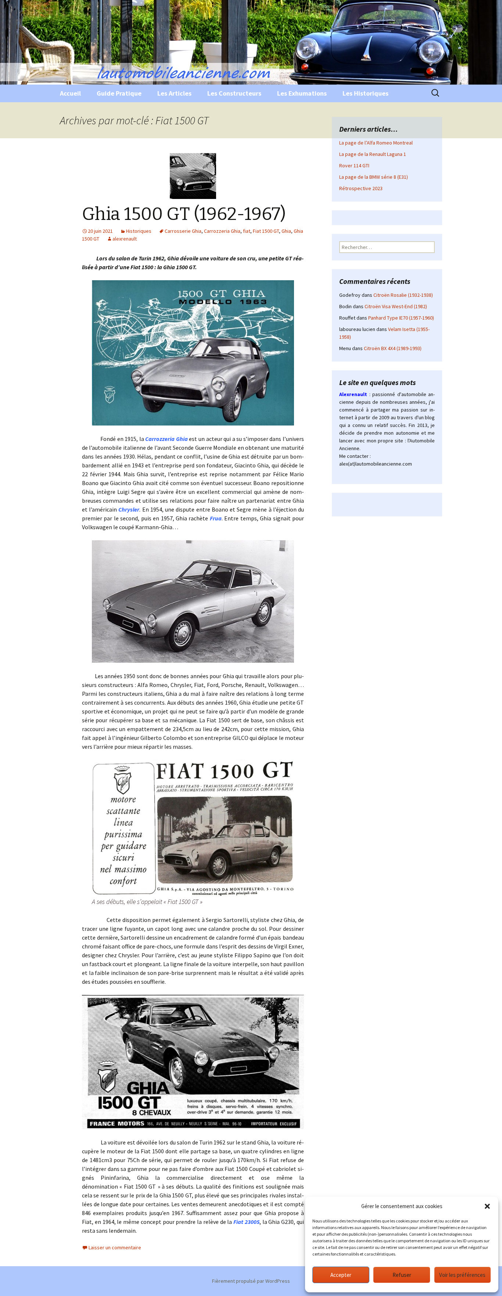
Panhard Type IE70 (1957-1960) (401, 317)
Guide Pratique (119, 93)
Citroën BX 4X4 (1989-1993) (393, 348)
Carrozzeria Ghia (222, 231)
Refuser (401, 1274)
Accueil (70, 93)
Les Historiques (365, 93)
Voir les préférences (462, 1274)
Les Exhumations (302, 93)
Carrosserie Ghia (183, 231)
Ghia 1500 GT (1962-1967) (184, 214)
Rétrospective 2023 (361, 188)
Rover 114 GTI (354, 165)
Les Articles (174, 93)
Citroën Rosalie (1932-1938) (403, 295)
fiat (246, 231)
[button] (487, 1206)
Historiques (138, 231)
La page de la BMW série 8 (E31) (373, 177)
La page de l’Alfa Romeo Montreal (376, 142)
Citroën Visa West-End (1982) (396, 306)
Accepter (340, 1274)
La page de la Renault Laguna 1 (372, 154)
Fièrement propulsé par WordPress (251, 1281)
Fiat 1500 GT (266, 231)
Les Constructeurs (234, 93)
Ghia (286, 231)
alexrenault (124, 238)
